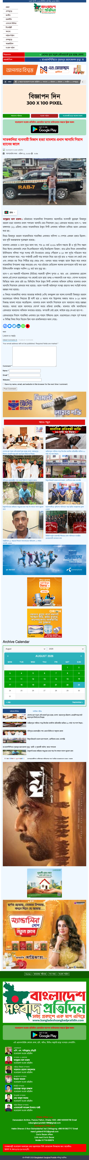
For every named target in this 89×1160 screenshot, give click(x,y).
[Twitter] (14, 326)
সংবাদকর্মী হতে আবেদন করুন (72, 116)
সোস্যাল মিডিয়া (11, 23)
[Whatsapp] (23, 326)
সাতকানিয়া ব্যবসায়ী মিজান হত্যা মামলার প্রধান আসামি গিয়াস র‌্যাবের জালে (43, 141)
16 (79, 679)
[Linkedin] (19, 326)
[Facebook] (5, 326)
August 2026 (44, 656)
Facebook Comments (26, 340)
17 (10, 685)
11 (21, 679)
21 (56, 685)
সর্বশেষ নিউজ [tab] (14, 711)
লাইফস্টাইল (10, 35)
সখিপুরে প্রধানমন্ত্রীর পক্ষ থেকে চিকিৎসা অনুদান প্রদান (20, 480)
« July (8, 702)
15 (67, 679)
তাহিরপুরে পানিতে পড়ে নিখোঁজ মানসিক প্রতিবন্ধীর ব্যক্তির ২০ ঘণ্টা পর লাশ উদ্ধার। (55, 723)
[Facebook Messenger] (10, 326)
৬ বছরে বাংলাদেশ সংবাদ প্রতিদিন (29, 82)
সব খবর (52, 974)
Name (6, 371)
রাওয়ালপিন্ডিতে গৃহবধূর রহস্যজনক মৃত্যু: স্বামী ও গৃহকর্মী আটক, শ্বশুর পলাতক (29, 747)
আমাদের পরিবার (16, 116)
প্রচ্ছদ (8, 7)
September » (77, 702)
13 (44, 679)
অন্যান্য (8, 31)
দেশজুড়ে (9, 11)
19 (33, 685)
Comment (7, 366)
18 (21, 685)
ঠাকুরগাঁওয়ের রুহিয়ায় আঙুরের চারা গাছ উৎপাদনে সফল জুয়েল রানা (50, 751)
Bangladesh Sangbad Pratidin (45, 1158)
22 (67, 685)
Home (28, 974)
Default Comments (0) (10, 340)
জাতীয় (8, 15)
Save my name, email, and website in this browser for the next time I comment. (36, 384)
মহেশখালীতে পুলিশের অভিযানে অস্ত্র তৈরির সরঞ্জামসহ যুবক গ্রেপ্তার (50, 759)
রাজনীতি (9, 19)
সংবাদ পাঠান (10, 48)
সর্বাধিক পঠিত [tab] (37, 711)
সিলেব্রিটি (9, 27)
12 (33, 679)
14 (56, 679)
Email (5, 375)
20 (44, 685)
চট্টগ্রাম (53, 82)
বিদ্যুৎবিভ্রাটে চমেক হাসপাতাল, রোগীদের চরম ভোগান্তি (63, 480)
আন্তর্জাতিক (9, 44)
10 (10, 679)
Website (6, 380)
